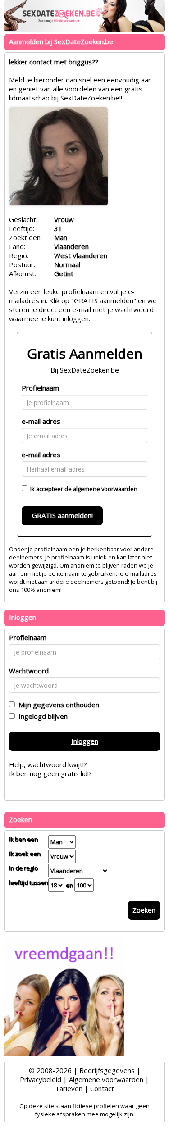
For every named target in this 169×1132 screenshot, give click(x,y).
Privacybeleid (40, 1079)
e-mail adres (41, 421)
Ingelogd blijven (41, 716)
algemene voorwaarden (105, 489)
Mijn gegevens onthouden (57, 704)
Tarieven (68, 1088)
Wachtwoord (29, 670)
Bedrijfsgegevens (107, 1070)
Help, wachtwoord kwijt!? (48, 764)
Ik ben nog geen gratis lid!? (50, 773)
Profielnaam (40, 387)
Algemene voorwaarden (106, 1079)
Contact (102, 1088)
